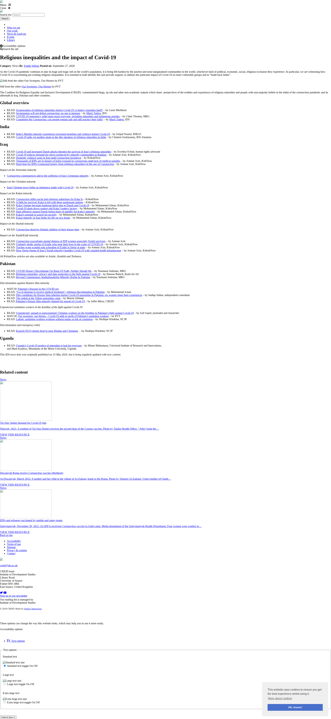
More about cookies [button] (280, 698)
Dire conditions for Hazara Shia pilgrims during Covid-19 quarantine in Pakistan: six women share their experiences (79, 295)
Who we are (13, 27)
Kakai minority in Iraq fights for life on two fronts (43, 217)
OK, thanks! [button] (295, 707)
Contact (11, 553)
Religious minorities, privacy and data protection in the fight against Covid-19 (58, 274)
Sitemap (11, 547)
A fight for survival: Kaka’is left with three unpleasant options (49, 202)
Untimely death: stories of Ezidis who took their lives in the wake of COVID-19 (59, 244)
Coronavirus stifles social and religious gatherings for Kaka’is (49, 199)
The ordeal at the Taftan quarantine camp (38, 298)
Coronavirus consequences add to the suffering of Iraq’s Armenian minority (48, 175)
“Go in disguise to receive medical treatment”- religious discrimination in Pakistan (60, 292)
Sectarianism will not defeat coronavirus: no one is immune (48, 113)
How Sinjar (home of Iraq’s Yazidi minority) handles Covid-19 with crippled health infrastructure (68, 250)
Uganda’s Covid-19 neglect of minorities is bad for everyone (49, 345)
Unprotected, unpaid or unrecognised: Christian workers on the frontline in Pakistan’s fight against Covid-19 (75, 313)
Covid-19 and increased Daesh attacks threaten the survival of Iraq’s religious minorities (63, 151)
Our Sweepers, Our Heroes (36, 86)
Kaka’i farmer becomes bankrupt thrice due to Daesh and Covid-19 (52, 205)
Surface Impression (33, 608)
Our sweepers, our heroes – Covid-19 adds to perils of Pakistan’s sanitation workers (63, 316)
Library (11, 40)
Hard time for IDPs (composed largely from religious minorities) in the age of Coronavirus (65, 164)
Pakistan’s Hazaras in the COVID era (38, 288)
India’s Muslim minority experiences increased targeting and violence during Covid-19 (63, 134)
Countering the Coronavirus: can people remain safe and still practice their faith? (59, 119)
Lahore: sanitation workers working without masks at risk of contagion (54, 319)
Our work (12, 30)
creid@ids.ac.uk (9, 565)
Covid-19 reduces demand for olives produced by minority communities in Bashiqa (61, 154)
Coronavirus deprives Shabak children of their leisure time (47, 229)
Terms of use (14, 544)
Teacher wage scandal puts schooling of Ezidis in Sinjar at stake (50, 247)
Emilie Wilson (31, 65)
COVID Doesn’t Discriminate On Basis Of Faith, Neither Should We (54, 271)
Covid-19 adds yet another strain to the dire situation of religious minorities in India (61, 137)
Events (10, 36)
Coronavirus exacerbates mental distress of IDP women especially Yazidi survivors (61, 241)
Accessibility (14, 541)
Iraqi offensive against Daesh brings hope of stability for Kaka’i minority (55, 211)
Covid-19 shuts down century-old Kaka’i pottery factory (46, 208)
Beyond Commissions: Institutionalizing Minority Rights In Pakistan (53, 277)
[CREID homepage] (1, 1)
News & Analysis (16, 33)
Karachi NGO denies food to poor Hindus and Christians (47, 330)
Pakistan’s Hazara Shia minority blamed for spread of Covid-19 (50, 301)
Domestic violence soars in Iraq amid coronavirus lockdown (48, 157)
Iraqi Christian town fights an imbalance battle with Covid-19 (40, 187)
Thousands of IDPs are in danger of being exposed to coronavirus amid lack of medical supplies (68, 160)
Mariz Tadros (93, 113)
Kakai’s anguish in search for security (36, 214)
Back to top (6, 535)
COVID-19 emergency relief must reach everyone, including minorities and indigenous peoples (68, 116)
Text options (17, 640)
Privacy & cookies (17, 550)
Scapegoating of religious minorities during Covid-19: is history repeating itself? (59, 110)
